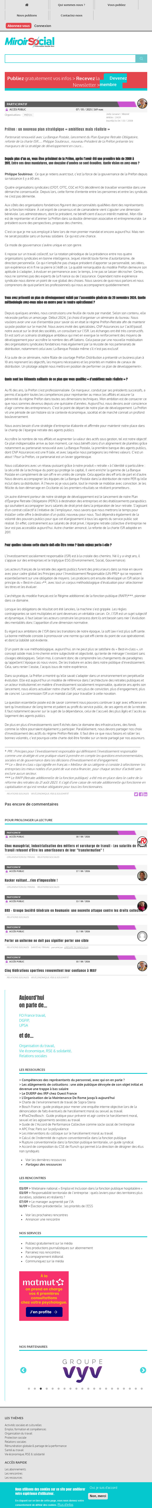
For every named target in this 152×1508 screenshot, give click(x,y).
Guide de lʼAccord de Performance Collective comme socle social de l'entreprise (78, 1124)
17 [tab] (124, 1374)
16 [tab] (118, 1374)
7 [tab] (64, 1374)
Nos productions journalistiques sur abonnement (59, 1248)
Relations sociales (18, 793)
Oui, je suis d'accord (103, 1488)
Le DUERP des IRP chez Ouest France (49, 1093)
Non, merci (98, 1496)
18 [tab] (130, 1374)
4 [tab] (47, 1374)
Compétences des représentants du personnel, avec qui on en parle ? (73, 1080)
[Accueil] (29, 42)
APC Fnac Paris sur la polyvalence (45, 1129)
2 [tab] (35, 1374)
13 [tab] (100, 1374)
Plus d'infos (65, 1505)
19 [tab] (136, 1374)
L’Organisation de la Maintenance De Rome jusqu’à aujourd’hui (68, 1098)
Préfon (28, 115)
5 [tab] (53, 1374)
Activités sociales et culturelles (23, 1409)
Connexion (42, 26)
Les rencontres (13, 1458)
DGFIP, (24, 1020)
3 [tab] (41, 1374)
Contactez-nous (71, 15)
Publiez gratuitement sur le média (49, 1243)
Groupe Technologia (76, 947)
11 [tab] (88, 1374)
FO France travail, (32, 1015)
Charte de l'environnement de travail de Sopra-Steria (58, 1102)
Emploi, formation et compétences (25, 1414)
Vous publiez (116, 5)
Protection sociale (15, 1422)
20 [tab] (142, 1374)
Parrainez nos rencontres (43, 1252)
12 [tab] (94, 1374)
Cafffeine (95, 1478)
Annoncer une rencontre (43, 1219)
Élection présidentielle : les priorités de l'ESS (62, 1206)
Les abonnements (15, 1454)
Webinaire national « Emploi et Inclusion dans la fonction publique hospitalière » (86, 1188)
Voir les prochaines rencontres (47, 1215)
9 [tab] (76, 1374)
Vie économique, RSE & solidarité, (45, 1051)
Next (143, 1363)
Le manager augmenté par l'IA (52, 1202)
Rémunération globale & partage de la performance (35, 1430)
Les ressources (13, 1462)
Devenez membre (113, 81)
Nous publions (27, 15)
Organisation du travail (21, 857)
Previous (23, 1363)
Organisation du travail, (37, 1045)
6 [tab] (59, 1374)
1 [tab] (29, 1374)
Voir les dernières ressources (46, 1160)
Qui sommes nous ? (71, 5)
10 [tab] (82, 1374)
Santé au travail (40, 947)
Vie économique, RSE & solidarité (49, 793)
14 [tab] (106, 1374)
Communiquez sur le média (45, 1261)
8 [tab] (70, 1374)
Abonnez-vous (19, 26)
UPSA (23, 1025)
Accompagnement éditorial (44, 1257)
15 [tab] (112, 1374)
